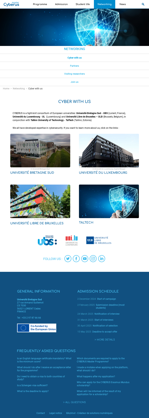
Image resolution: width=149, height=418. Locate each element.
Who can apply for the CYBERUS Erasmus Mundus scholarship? (103, 384)
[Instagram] (93, 258)
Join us (74, 82)
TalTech (86, 222)
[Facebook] (76, 258)
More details (106, 339)
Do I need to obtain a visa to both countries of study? (41, 378)
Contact (40, 413)
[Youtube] (84, 258)
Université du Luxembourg (103, 172)
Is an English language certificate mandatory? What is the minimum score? (44, 360)
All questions (75, 402)
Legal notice (55, 413)
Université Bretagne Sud (32, 172)
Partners (74, 66)
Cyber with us (75, 57)
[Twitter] (67, 258)
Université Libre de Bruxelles (36, 223)
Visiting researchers (74, 74)
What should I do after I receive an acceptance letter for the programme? (44, 369)
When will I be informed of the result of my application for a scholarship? (99, 393)
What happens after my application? (96, 376)
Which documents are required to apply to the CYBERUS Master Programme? (101, 360)
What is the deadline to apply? (33, 391)
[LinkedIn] (101, 258)
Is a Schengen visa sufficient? (32, 385)
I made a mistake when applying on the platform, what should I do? (102, 369)
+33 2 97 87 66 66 (31, 317)
